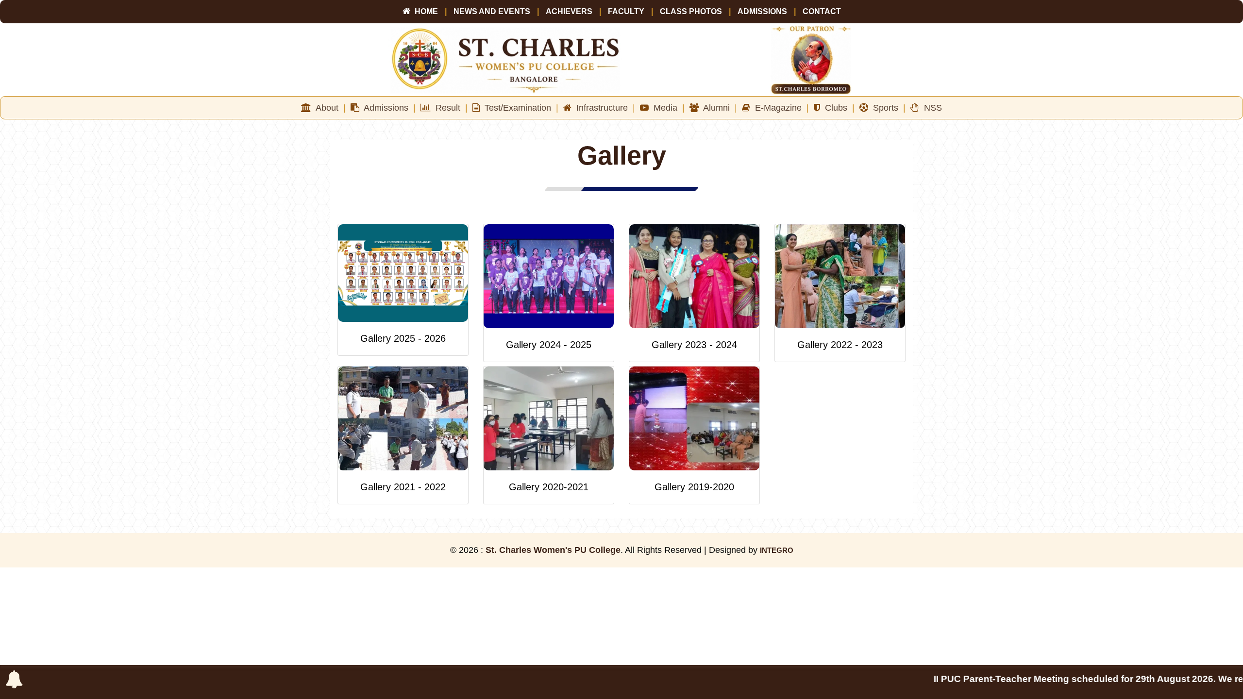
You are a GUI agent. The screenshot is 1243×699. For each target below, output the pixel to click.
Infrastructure (603, 108)
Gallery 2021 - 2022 (403, 487)
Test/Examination (519, 108)
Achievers (570, 11)
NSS (930, 108)
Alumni (718, 108)
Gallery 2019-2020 (694, 487)
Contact (822, 11)
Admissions (762, 11)
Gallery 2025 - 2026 (403, 338)
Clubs (837, 108)
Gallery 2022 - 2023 (840, 344)
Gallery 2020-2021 (548, 487)
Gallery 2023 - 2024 (694, 344)
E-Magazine (779, 108)
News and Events (492, 11)
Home (424, 11)
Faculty (627, 11)
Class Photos (691, 11)
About (328, 108)
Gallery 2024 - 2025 (548, 344)
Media (667, 108)
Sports (887, 108)
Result (449, 108)
